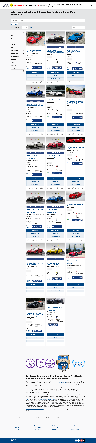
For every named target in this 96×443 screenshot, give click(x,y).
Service (67, 4)
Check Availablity (35, 72)
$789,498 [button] (32, 108)
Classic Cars (17, 431)
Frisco (27, 399)
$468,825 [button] (52, 159)
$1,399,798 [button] (32, 54)
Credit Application (37, 427)
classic (44, 399)
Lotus (58, 4)
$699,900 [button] (52, 103)
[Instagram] (78, 440)
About (49, 6)
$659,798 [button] (32, 161)
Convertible (14, 24)
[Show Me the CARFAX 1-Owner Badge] (69, 220)
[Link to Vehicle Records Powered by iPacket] (37, 67)
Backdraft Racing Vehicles (20, 432)
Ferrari (24, 27)
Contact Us (73, 431)
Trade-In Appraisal (37, 429)
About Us (72, 427)
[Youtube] (81, 440)
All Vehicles (17, 427)
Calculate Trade (35, 75)
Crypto (84, 4)
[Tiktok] (84, 440)
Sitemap (72, 432)
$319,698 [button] (55, 266)
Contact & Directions (75, 429)
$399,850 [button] (72, 151)
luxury (41, 399)
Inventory (54, 4)
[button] (35, 57)
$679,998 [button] (73, 106)
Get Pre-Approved (35, 78)
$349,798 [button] (32, 267)
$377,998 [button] (55, 214)
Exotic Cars (17, 429)
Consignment (79, 4)
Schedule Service (55, 429)
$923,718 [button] (55, 54)
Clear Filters (31, 27)
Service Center (55, 427)
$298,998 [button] (32, 318)
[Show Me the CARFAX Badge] (28, 67)
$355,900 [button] (75, 208)
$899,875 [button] (73, 55)
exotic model (51, 399)
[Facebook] (76, 440)
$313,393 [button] (75, 265)
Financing (63, 4)
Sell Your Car (72, 4)
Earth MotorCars (62, 382)
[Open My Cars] (91, 5)
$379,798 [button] (35, 214)
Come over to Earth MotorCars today (35, 409)
